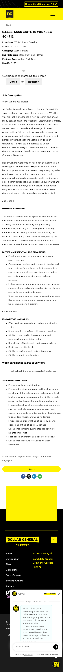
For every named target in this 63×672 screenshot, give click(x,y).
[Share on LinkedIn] (34, 476)
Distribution (12, 559)
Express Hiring (41, 553)
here (8, 624)
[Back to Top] (54, 542)
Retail (9, 553)
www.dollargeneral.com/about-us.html (34, 193)
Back (8, 25)
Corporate (12, 569)
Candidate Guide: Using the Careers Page (43, 563)
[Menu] (53, 14)
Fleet (9, 564)
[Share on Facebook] (23, 476)
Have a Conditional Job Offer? (41, 4)
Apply (31, 469)
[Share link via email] (40, 476)
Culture (10, 586)
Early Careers (13, 575)
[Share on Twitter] (28, 476)
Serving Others (14, 580)
